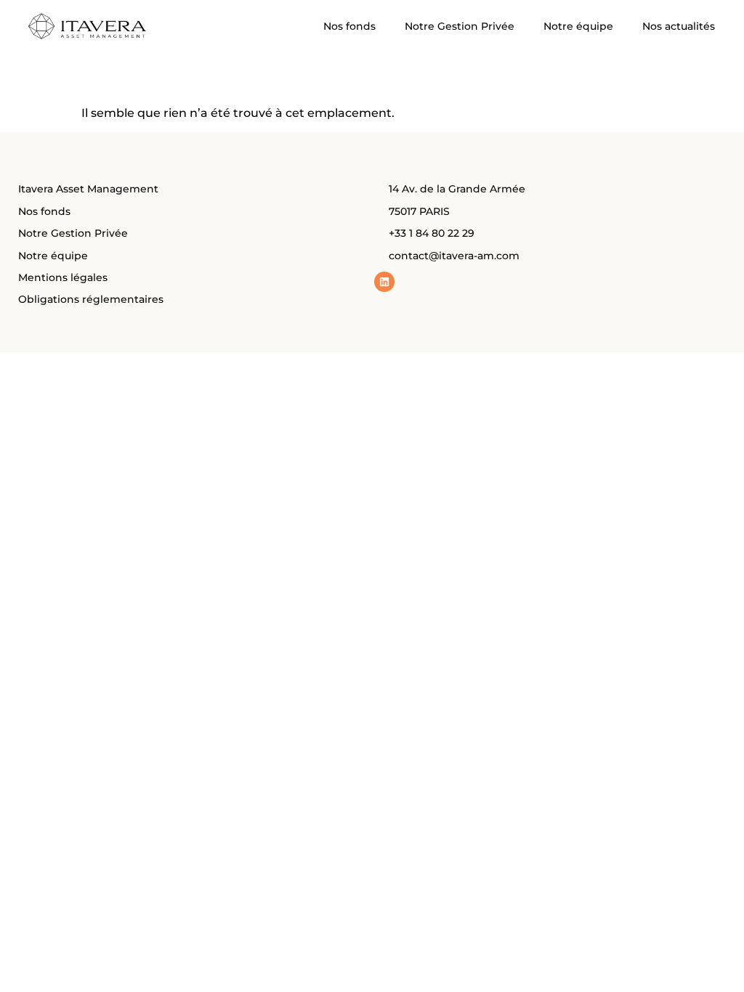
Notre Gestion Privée (459, 26)
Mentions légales (63, 277)
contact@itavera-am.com (454, 255)
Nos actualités (678, 26)
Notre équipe (578, 26)
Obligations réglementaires (90, 299)
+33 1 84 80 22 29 (431, 233)
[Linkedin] (384, 282)
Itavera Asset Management (88, 188)
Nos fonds (349, 26)
